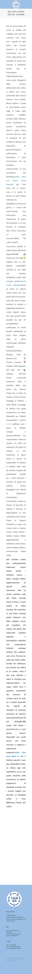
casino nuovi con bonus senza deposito (16, 181)
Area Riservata (13, 960)
